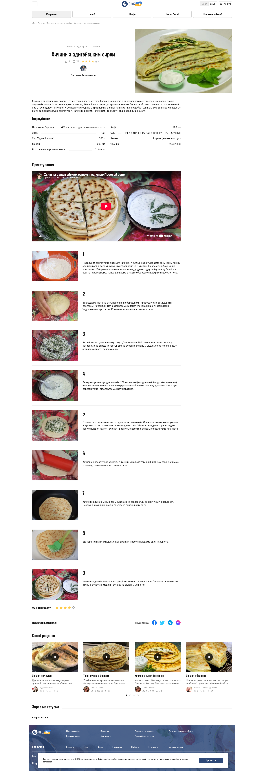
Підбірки (135, 747)
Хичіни (69, 23)
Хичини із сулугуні (42, 675)
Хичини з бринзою (196, 675)
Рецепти (51, 14)
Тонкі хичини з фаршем (96, 675)
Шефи (132, 14)
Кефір (113, 127)
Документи (106, 736)
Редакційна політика (144, 736)
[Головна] (33, 23)
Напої (91, 14)
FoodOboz (38, 746)
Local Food (172, 14)
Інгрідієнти (153, 747)
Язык (212, 4)
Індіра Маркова (46, 688)
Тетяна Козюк (97, 688)
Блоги (35, 756)
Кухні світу (117, 747)
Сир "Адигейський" (42, 138)
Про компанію (73, 731)
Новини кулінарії (212, 14)
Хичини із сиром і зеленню (149, 675)
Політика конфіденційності (181, 731)
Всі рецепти (39, 717)
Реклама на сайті (74, 736)
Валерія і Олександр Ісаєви (205, 688)
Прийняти (210, 760)
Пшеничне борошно (43, 127)
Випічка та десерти (55, 23)
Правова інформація (144, 731)
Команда (105, 731)
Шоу (34, 763)
